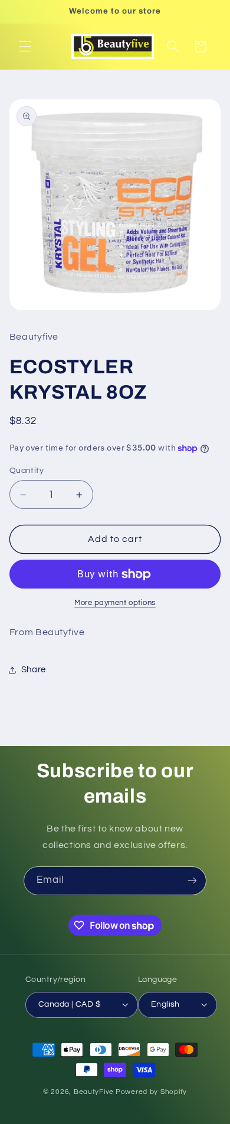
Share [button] (33, 669)
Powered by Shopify (151, 1092)
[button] (24, 46)
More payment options (115, 603)
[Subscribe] (192, 880)
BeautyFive (94, 1092)
